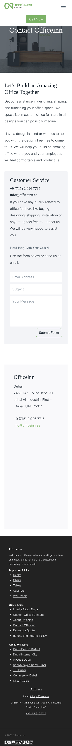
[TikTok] (20, 742)
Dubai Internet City (25, 654)
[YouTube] (13, 742)
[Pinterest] (27, 742)
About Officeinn (23, 620)
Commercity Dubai (25, 675)
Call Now (36, 19)
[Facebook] (6, 742)
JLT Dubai (19, 670)
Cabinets (19, 590)
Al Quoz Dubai (22, 659)
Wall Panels (20, 596)
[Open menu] (63, 6)
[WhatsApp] (17, 742)
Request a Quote (24, 630)
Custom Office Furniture (28, 614)
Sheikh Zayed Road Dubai (29, 665)
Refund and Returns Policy (30, 635)
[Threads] (31, 742)
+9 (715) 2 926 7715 (25, 188)
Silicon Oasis (21, 680)
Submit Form (49, 333)
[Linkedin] (24, 742)
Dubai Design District (26, 649)
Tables (17, 585)
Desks (17, 575)
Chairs (17, 580)
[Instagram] (9, 742)
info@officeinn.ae (23, 195)
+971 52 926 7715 (36, 713)
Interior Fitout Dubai (25, 609)
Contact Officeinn (24, 625)
